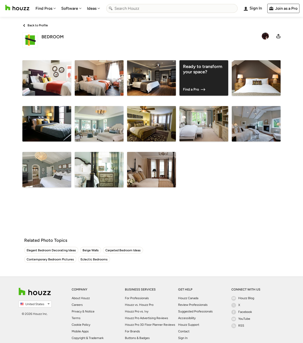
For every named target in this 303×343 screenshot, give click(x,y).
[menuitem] (46, 8)
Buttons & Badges (137, 338)
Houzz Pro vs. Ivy (136, 311)
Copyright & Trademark (88, 338)
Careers (77, 305)
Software (69, 8)
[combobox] (172, 8)
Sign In (183, 338)
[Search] (110, 8)
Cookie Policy (81, 325)
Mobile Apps (80, 331)
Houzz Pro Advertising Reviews (146, 318)
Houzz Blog (246, 298)
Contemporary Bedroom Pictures (50, 259)
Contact (183, 331)
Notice (89, 311)
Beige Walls (91, 250)
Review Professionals (193, 305)
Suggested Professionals (195, 311)
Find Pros (43, 8)
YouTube (244, 319)
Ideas (91, 8)
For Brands (132, 331)
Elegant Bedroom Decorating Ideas (51, 250)
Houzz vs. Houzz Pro (139, 305)
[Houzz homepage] (17, 8)
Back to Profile (38, 25)
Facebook (245, 312)
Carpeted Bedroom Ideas (123, 250)
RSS (241, 325)
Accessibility (187, 318)
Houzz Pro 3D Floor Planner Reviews (150, 325)
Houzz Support (188, 325)
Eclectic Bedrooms (94, 259)
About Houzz (81, 298)
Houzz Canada (188, 298)
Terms (76, 318)
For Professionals (137, 298)
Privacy (77, 311)
